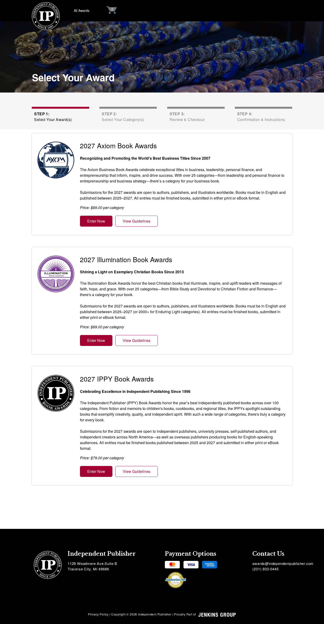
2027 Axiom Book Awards (118, 145)
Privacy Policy (98, 614)
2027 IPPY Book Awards (117, 378)
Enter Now (96, 221)
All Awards (81, 10)
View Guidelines (136, 221)
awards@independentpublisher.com (283, 563)
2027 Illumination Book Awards (126, 259)
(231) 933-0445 (265, 568)
